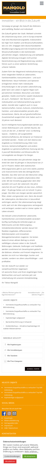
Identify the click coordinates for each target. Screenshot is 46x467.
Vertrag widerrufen (11, 423)
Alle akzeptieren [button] (29, 456)
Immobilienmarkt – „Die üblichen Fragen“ (36, 294)
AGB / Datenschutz (11, 428)
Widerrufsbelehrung (11, 420)
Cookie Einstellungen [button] (12, 456)
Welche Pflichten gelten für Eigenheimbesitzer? (11, 294)
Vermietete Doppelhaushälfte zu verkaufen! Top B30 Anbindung (22, 306)
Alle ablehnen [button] (10, 461)
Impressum (8, 425)
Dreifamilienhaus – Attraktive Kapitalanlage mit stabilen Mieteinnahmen (21, 327)
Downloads (8, 418)
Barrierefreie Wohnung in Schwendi (18, 322)
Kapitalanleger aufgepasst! (15, 318)
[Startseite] (14, 7)
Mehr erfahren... (31, 451)
